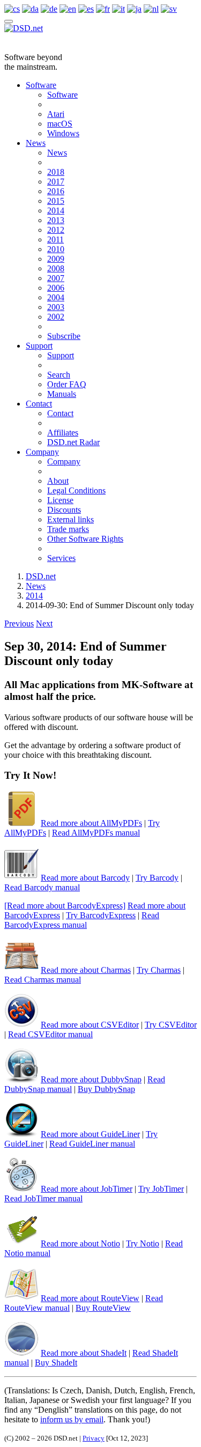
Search (58, 374)
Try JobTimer (161, 1188)
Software (41, 85)
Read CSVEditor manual (50, 1034)
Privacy (94, 1438)
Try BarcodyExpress (101, 915)
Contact (39, 403)
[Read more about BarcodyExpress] (64, 905)
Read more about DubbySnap (91, 1079)
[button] (19, 623)
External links (70, 519)
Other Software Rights (85, 538)
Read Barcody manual (42, 887)
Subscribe (63, 336)
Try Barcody (157, 877)
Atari (55, 114)
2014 (55, 210)
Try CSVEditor (171, 1024)
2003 (55, 307)
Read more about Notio (80, 1243)
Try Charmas (159, 969)
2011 (55, 239)
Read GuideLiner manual (92, 1143)
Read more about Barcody (85, 877)
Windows (63, 133)
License (60, 500)
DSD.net (41, 576)
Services (61, 558)
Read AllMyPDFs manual (96, 832)
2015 (55, 200)
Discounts (64, 509)
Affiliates (62, 432)
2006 (55, 287)
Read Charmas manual (42, 979)
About (58, 480)
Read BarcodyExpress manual (81, 920)
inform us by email (71, 1419)
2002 (55, 316)
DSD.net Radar (73, 442)
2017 (55, 181)
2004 (55, 297)
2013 (55, 220)
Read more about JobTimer (86, 1188)
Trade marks (68, 529)
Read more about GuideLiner (90, 1134)
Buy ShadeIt (56, 1362)
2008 (55, 268)
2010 (55, 249)
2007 (55, 278)
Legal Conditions (76, 490)
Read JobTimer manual (43, 1198)
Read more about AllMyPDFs (91, 823)
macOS (59, 123)
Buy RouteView (103, 1307)
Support (39, 345)
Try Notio (142, 1243)
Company (42, 451)
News (36, 142)
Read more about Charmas (86, 969)
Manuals (61, 393)
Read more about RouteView (90, 1298)
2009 (55, 258)
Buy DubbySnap (106, 1089)
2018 (55, 171)
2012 (55, 229)
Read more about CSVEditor (90, 1024)
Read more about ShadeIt (83, 1352)
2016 (55, 191)
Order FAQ (66, 384)
